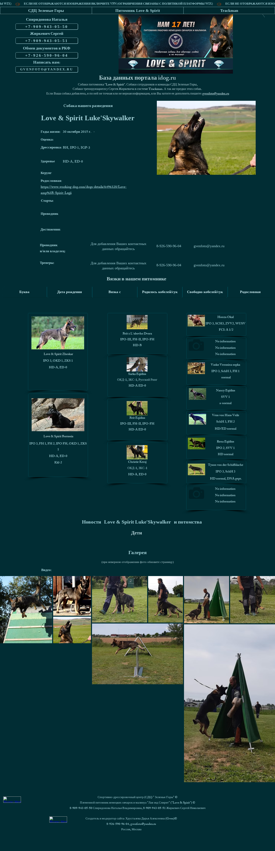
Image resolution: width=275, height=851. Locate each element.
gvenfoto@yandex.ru (215, 94)
